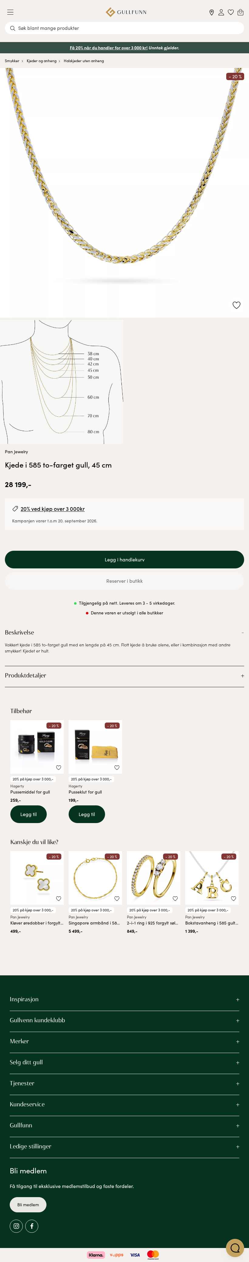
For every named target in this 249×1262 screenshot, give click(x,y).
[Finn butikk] (211, 12)
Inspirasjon (24, 999)
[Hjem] (126, 12)
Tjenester (22, 1083)
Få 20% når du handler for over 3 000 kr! (109, 47)
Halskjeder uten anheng (84, 60)
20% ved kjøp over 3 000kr (53, 508)
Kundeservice (27, 1104)
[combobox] (124, 28)
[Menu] (13, 12)
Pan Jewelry (16, 451)
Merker (19, 1041)
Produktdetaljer (25, 675)
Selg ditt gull (26, 1062)
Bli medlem (28, 1204)
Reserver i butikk (124, 581)
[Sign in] (221, 12)
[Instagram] (16, 1226)
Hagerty (17, 785)
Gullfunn (21, 1125)
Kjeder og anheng (41, 60)
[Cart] (240, 12)
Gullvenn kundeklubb (37, 1020)
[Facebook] (32, 1226)
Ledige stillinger (30, 1146)
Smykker (12, 60)
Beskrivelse (19, 632)
